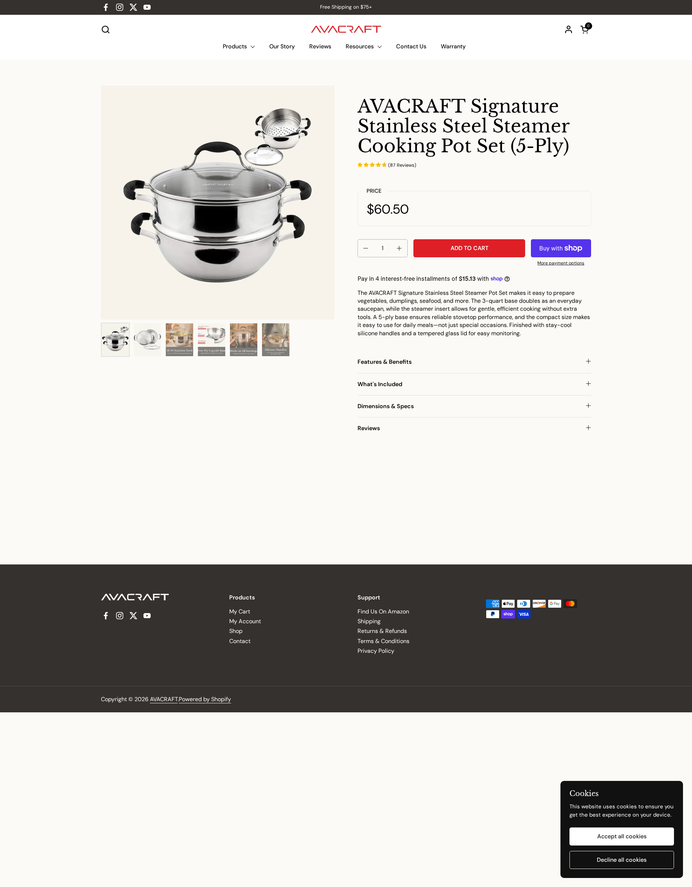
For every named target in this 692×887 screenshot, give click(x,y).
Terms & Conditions (383, 641)
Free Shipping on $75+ (346, 7)
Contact (239, 641)
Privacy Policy (376, 651)
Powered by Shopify (205, 699)
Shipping (369, 621)
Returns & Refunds (382, 631)
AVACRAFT (164, 699)
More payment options (560, 263)
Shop (236, 631)
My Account (245, 621)
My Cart (239, 611)
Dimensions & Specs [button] (386, 406)
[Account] (568, 29)
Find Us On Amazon (383, 611)
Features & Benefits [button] (385, 362)
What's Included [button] (380, 384)
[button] (105, 29)
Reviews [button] (369, 428)
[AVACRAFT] (346, 29)
